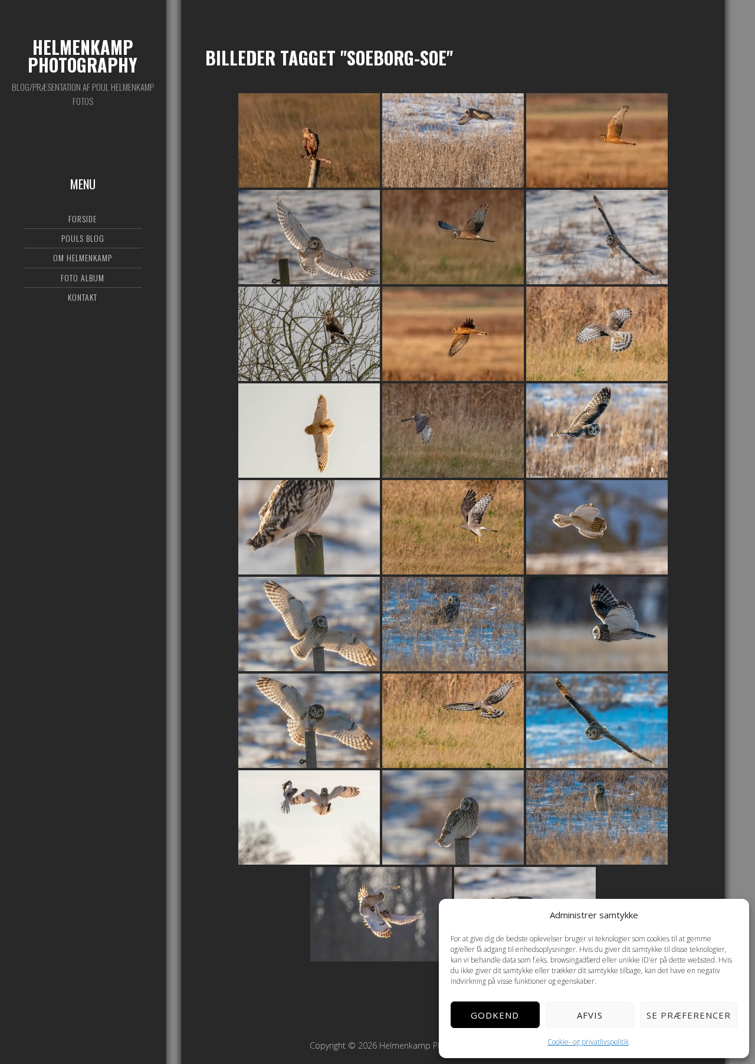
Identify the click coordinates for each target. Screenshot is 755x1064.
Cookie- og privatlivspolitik (588, 1042)
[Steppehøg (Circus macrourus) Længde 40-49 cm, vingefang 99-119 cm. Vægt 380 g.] (309, 140)
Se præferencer (688, 1015)
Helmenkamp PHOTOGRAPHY (82, 56)
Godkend (495, 1015)
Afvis (590, 1015)
